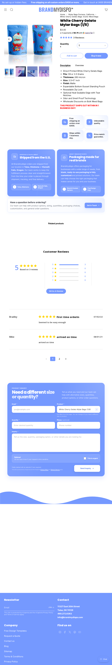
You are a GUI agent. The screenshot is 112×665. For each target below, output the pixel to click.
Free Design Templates (15, 630)
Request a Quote (12, 636)
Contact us (9, 641)
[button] (84, 33)
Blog (6, 646)
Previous (9, 39)
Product (60, 404)
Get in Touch (92, 205)
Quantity (16, 420)
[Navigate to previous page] (46, 359)
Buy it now (96, 56)
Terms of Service (55, 469)
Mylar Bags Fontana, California (81, 14)
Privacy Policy (44, 469)
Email (14, 404)
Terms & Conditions (13, 656)
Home (62, 14)
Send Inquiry (85, 468)
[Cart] (106, 10)
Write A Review (56, 291)
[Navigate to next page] (65, 359)
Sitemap (8, 651)
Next (51, 39)
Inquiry (15, 431)
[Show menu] (5, 10)
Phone (63, 420)
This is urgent (92, 458)
